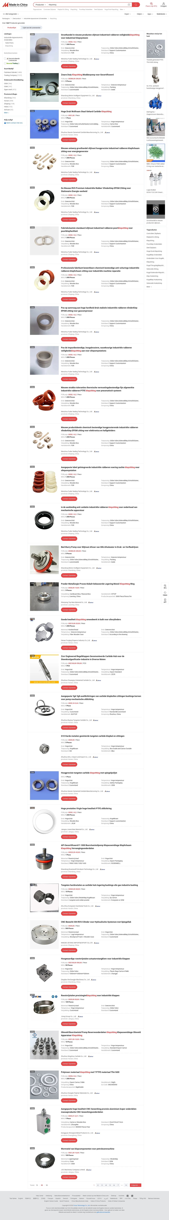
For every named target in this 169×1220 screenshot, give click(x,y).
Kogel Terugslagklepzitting (156, 265)
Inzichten (121, 1196)
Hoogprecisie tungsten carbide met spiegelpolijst (89, 773)
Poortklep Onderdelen (85, 9)
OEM (8, 83)
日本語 (43, 1198)
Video (32, 34)
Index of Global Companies (116, 1201)
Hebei (8, 107)
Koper (127, 14)
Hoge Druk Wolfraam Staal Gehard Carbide (86, 111)
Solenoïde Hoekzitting (154, 283)
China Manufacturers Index (80, 1201)
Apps (149, 14)
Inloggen (163, 6)
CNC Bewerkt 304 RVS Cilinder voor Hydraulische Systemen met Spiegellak (96, 922)
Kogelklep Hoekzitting (154, 279)
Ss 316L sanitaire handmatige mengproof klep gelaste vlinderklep (155, 88)
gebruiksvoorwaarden (103, 1212)
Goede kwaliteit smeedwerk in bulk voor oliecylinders (91, 619)
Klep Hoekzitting (152, 276)
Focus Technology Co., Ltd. (81, 1205)
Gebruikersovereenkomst (62, 1196)
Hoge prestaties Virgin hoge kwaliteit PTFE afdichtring (86, 808)
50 (47, 1185)
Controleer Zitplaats (50, 9)
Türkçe (135, 1198)
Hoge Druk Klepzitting (111, 9)
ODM (8, 86)
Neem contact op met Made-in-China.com (96, 1196)
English (20, 1198)
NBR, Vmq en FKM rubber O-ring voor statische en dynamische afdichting (156, 166)
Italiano (81, 1198)
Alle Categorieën (11, 14)
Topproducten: (37, 9)
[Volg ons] (132, 1196)
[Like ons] (128, 1196)
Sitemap (113, 1196)
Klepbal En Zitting (63, 9)
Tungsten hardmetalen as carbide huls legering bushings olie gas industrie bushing (99, 885)
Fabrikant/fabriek (13, 72)
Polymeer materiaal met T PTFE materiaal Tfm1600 (90, 1072)
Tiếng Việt (142, 1198)
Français (50, 1198)
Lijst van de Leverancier (31, 28)
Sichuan (8, 110)
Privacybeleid (76, 1196)
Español (58, 1198)
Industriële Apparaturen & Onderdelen (13, 38)
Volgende (134, 1185)
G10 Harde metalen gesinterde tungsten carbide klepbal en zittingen (92, 736)
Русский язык (90, 1198)
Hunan (8, 101)
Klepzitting (74, 9)
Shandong (10, 98)
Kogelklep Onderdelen (154, 255)
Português (73, 1198)
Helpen (139, 14)
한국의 (99, 1198)
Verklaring (49, 1196)
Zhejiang (9, 104)
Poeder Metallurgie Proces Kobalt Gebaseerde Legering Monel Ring (98, 584)
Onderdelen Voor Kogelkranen (157, 258)
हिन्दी (121, 1198)
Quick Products (64, 1201)
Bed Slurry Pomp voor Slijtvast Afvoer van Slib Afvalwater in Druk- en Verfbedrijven (99, 547)
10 (37, 1185)
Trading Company (13, 75)
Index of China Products (98, 1201)
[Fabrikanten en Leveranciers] (14, 4)
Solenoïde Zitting (152, 269)
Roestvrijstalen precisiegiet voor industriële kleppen (90, 995)
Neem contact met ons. (14, 123)
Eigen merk (10, 89)
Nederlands (113, 1198)
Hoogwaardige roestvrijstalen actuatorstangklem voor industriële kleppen (95, 958)
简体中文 (28, 1198)
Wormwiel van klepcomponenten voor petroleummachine (87, 1149)
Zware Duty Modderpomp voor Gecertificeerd (87, 74)
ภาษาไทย (128, 1198)
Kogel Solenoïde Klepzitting (156, 272)
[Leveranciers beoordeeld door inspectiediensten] (14, 59)
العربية (106, 1198)
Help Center (39, 1196)
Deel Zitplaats (98, 9)
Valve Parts (9, 43)
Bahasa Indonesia (153, 1198)
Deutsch (65, 1198)
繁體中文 (36, 1198)
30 (42, 1185)
